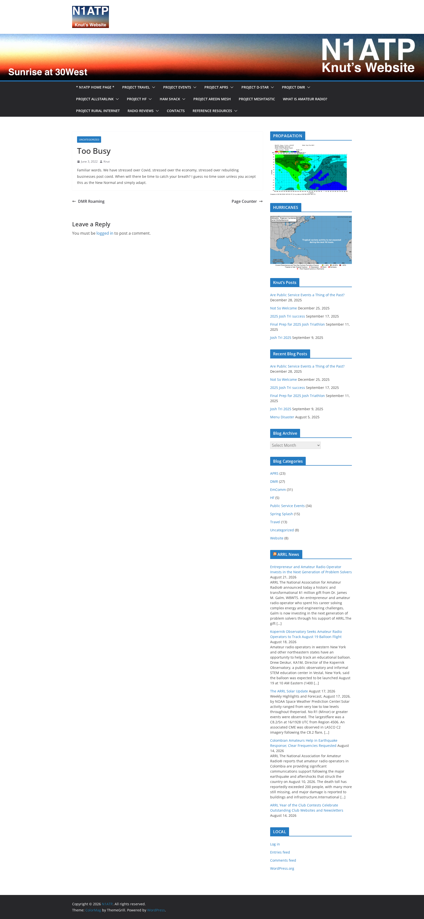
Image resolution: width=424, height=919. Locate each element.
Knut (107, 161)
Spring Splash (281, 513)
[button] (152, 87)
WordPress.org (282, 868)
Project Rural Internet (98, 110)
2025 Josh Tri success (287, 316)
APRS (274, 473)
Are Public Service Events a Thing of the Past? (307, 295)
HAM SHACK (170, 99)
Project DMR (293, 87)
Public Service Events (287, 505)
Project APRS (216, 87)
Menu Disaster (282, 417)
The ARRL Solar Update (289, 691)
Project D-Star (255, 87)
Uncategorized (89, 139)
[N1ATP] (212, 37)
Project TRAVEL (136, 87)
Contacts (176, 110)
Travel (275, 522)
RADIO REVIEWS (141, 110)
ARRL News (288, 554)
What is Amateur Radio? (305, 99)
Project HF (136, 99)
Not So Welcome (283, 308)
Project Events (177, 87)
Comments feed (283, 860)
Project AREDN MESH (212, 99)
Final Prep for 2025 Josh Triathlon (297, 324)
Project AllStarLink (95, 99)
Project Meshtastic (257, 99)
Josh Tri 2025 (280, 337)
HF (272, 497)
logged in (104, 233)
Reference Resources (212, 110)
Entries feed (280, 852)
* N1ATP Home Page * (95, 87)
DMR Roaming (91, 201)
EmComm (278, 489)
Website (276, 538)
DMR (274, 481)
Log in (275, 844)
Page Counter (244, 201)
